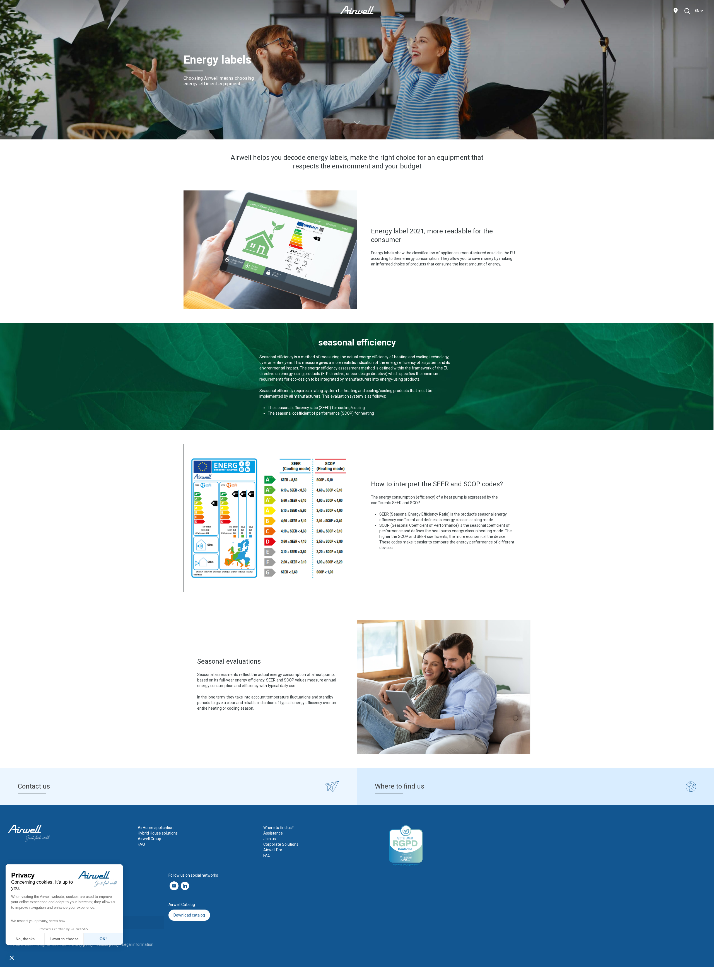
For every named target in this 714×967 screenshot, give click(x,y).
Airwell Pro (272, 850)
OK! (103, 939)
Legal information (137, 944)
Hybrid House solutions (158, 833)
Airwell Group (149, 839)
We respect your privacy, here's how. (38, 921)
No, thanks (25, 939)
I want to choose (64, 939)
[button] (11, 957)
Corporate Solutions (280, 844)
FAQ (141, 844)
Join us (269, 839)
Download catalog (189, 915)
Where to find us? (278, 827)
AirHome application (155, 827)
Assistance (273, 833)
